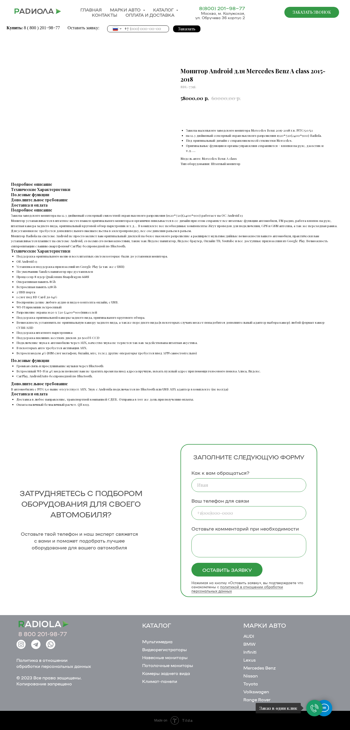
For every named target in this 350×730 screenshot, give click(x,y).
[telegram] (271, 12)
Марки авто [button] (126, 9)
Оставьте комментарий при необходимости (245, 528)
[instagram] (259, 12)
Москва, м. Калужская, (223, 13)
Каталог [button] (164, 9)
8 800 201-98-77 (42, 633)
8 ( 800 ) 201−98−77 (42, 27)
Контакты (104, 15)
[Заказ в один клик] (314, 708)
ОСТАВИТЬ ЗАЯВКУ (227, 570)
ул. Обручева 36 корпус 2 (220, 17)
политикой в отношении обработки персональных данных (237, 589)
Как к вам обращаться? (220, 473)
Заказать (187, 28)
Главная (91, 9)
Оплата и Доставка (150, 15)
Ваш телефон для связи (220, 500)
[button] (311, 12)
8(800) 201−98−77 (222, 8)
